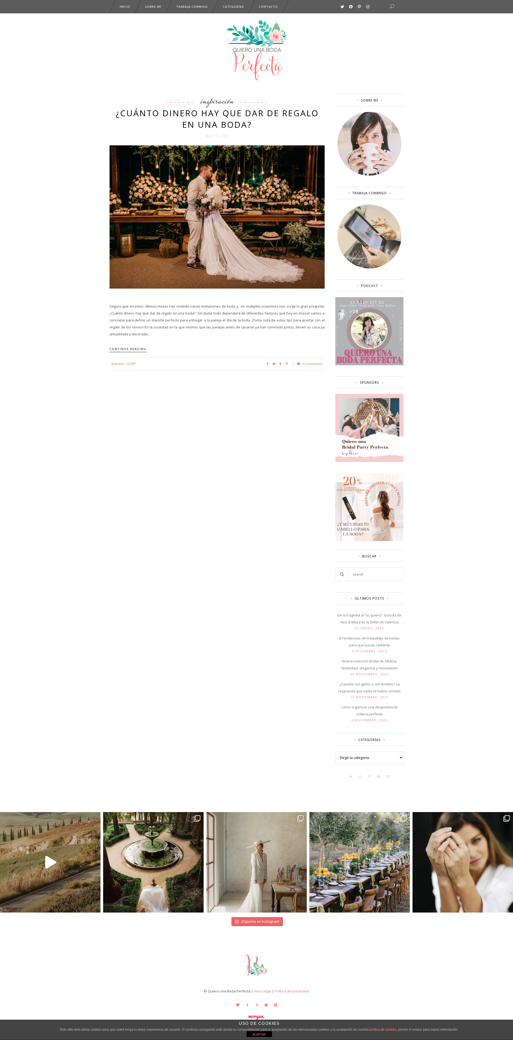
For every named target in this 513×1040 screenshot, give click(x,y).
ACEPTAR (259, 1034)
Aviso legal (262, 991)
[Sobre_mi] (369, 174)
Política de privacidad (292, 991)
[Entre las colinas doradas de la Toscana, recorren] (50, 862)
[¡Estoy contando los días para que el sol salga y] (359, 862)
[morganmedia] (256, 977)
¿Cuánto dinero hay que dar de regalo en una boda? (217, 118)
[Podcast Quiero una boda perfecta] (369, 364)
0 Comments (312, 363)
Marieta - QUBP (123, 363)
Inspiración (217, 100)
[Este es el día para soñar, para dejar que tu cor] (153, 862)
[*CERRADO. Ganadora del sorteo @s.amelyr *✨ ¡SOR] (463, 862)
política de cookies (383, 1029)
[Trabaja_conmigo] (369, 267)
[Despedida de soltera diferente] (369, 460)
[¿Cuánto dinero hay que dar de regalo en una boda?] (217, 216)
